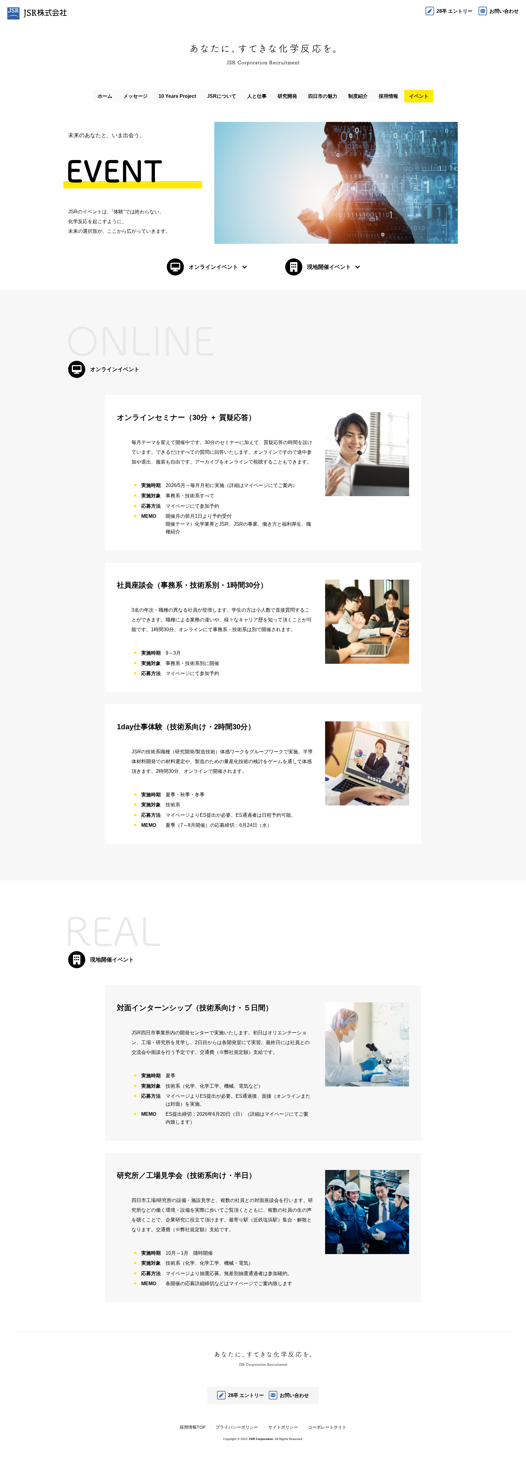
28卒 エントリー (454, 11)
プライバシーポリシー (237, 1427)
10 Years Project (177, 96)
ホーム (105, 96)
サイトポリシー (283, 1427)
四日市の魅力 (322, 96)
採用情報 (388, 96)
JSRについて (221, 96)
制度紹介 (358, 96)
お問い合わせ (504, 11)
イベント (419, 96)
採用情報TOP (192, 1427)
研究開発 (287, 96)
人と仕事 (257, 96)
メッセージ (135, 96)
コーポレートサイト (327, 1427)
